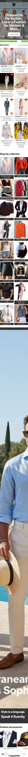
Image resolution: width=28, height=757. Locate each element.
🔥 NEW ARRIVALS (5, 8)
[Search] (4, 4)
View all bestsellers (23, 45)
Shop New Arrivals (14, 34)
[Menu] (1, 4)
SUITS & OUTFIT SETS (16, 8)
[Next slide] (25, 740)
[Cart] (26, 4)
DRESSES (25, 8)
